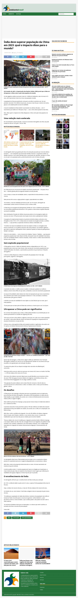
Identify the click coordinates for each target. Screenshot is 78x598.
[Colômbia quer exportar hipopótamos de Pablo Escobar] (59, 136)
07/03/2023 (55, 73)
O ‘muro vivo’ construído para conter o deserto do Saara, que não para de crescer (11, 563)
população (16, 517)
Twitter (41, 589)
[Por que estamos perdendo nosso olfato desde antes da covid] (59, 141)
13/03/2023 (55, 57)
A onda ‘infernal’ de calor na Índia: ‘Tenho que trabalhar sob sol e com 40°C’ (27, 144)
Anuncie (42, 577)
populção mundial (27, 517)
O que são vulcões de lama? (59, 101)
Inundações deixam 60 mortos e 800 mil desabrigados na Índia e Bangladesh (42, 144)
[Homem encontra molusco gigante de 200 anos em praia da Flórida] (59, 121)
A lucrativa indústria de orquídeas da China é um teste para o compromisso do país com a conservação (62, 96)
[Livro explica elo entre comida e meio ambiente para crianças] (59, 131)
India (9, 517)
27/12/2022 (55, 92)
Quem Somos (43, 575)
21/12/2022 (55, 98)
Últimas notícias (58, 50)
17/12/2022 (55, 110)
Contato (42, 572)
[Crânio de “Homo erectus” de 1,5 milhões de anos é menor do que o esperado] (59, 146)
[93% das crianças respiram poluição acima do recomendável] (42, 553)
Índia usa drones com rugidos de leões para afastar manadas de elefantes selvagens (26, 563)
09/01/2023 (8, 52)
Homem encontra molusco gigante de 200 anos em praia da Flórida (62, 54)
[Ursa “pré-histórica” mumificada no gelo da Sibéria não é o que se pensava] (66, 131)
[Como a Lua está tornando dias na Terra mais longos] (59, 126)
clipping (14, 52)
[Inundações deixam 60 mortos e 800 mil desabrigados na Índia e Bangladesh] (42, 135)
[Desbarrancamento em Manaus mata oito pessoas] (66, 121)
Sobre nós (24, 573)
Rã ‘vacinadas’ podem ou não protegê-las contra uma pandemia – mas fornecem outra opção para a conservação (62, 107)
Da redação (56, 82)
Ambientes (11, 14)
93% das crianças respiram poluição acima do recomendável (42, 562)
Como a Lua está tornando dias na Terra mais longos (63, 65)
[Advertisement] (39, 27)
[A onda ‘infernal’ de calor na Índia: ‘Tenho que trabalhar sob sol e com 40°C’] (27, 135)
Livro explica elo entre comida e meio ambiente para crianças (62, 76)
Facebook (42, 587)
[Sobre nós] (11, 579)
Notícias (18, 14)
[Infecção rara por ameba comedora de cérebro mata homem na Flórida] (66, 136)
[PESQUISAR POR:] (66, 14)
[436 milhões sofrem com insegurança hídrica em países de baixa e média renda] (11, 135)
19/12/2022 (55, 102)
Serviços (42, 579)
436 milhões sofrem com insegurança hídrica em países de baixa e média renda (11, 144)
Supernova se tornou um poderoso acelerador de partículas (61, 70)
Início (4, 14)
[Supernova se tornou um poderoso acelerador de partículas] (66, 126)
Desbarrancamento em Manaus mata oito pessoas (62, 60)
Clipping (21, 52)
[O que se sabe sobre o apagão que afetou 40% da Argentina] (66, 146)
